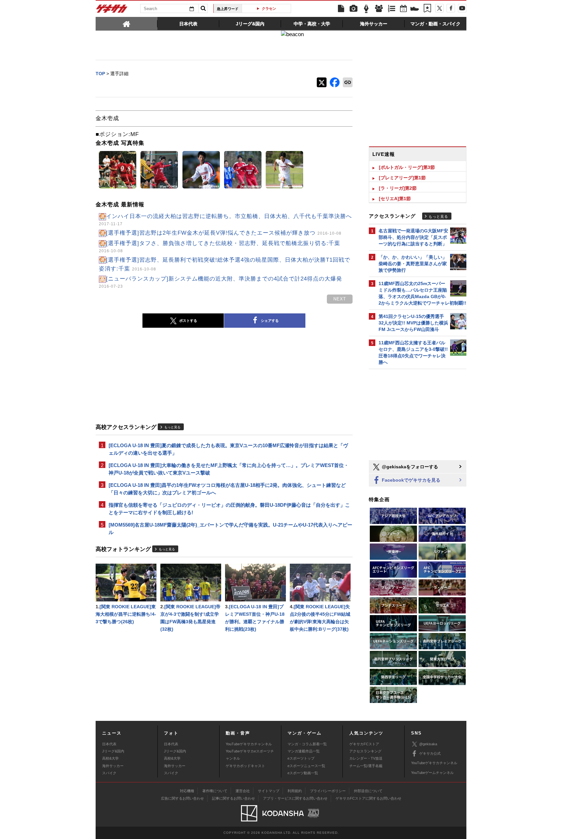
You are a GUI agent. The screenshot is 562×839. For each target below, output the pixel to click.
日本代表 (109, 744)
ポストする (188, 321)
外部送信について (368, 791)
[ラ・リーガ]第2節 (398, 188)
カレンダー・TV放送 (365, 758)
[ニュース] (341, 9)
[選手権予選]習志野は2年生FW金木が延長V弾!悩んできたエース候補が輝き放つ (223, 233)
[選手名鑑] (379, 9)
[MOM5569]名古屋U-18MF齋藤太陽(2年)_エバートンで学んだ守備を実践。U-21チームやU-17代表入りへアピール (230, 528)
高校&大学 (110, 758)
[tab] (126, 23)
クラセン (269, 8)
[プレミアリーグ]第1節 (402, 177)
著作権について (214, 791)
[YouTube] (462, 8)
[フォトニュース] (353, 9)
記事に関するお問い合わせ (233, 798)
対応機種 (187, 791)
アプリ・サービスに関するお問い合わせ (295, 798)
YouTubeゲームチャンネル (432, 773)
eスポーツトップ (301, 758)
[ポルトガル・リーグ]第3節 (407, 167)
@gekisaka (428, 744)
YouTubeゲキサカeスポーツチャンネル (250, 754)
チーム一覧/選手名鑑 (365, 766)
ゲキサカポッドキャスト (245, 766)
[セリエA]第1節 (395, 198)
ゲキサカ (112, 10)
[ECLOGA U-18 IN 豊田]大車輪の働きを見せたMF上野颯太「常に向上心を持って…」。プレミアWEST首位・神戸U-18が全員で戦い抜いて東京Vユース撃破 (229, 468)
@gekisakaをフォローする (409, 466)
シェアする (270, 321)
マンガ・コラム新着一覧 (307, 744)
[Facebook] (451, 8)
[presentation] (126, 23)
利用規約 (295, 791)
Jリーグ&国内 (113, 751)
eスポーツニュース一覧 (306, 766)
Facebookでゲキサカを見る (410, 480)
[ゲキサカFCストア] (415, 9)
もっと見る (172, 427)
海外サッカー (113, 766)
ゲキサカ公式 (430, 753)
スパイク (109, 773)
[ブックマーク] (427, 9)
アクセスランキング (365, 751)
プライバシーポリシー (328, 791)
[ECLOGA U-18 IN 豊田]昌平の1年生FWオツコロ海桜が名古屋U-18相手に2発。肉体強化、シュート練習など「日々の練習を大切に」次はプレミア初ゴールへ (227, 488)
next (339, 298)
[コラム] (366, 9)
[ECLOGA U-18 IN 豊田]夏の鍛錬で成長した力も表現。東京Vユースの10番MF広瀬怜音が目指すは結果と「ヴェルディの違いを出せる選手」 (228, 449)
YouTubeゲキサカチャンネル (249, 744)
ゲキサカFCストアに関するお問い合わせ (368, 798)
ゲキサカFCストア (364, 744)
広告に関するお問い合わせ (182, 798)
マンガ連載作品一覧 (304, 751)
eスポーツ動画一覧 (303, 773)
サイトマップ (268, 791)
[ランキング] (391, 9)
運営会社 (242, 791)
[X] (439, 8)
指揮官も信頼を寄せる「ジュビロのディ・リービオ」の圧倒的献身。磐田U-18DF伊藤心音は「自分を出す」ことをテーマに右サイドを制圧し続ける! (229, 508)
